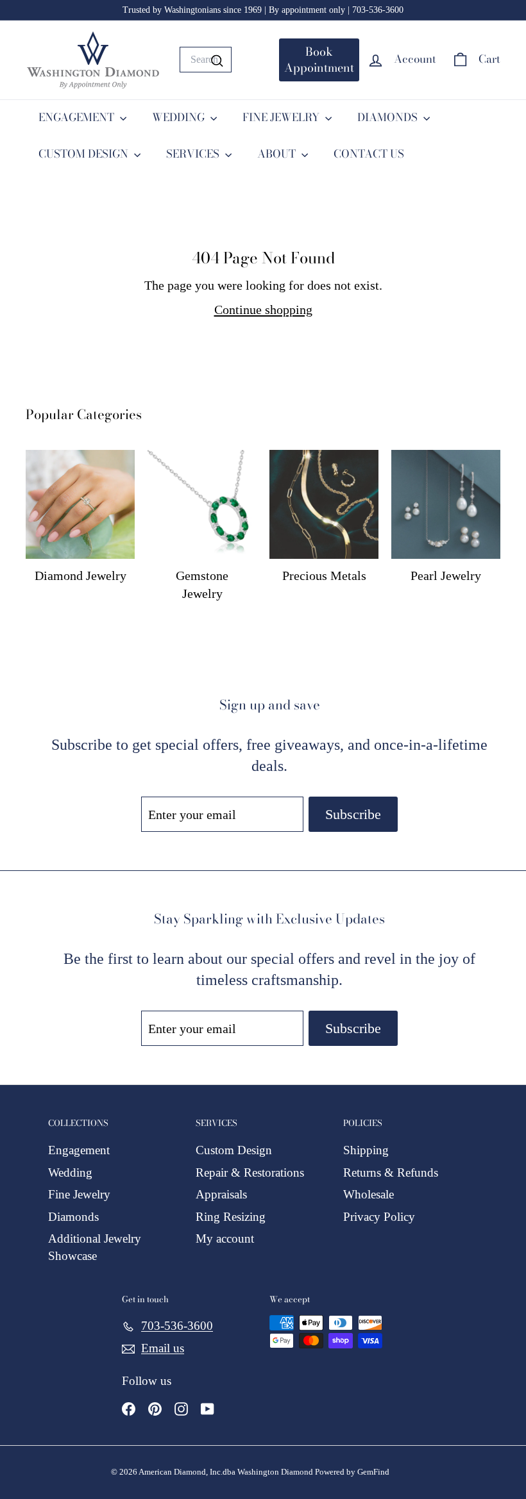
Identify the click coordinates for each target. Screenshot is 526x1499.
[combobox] (206, 59)
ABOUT (277, 153)
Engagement (79, 1150)
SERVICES (194, 153)
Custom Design (234, 1150)
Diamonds (73, 1216)
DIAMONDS (388, 117)
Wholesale (368, 1194)
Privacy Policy (379, 1216)
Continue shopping (263, 309)
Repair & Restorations (250, 1172)
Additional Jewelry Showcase (94, 1247)
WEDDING (179, 117)
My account (225, 1238)
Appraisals (221, 1194)
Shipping (366, 1150)
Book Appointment (319, 60)
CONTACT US (369, 153)
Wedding (70, 1172)
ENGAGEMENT (77, 117)
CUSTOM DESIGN (84, 153)
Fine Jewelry (79, 1194)
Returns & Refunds (390, 1172)
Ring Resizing (231, 1216)
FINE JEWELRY (282, 117)
